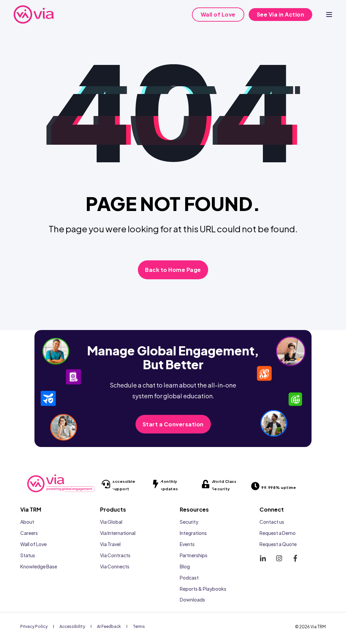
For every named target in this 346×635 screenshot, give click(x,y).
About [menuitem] (27, 522)
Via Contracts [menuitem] (115, 555)
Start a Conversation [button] (173, 424)
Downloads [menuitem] (192, 599)
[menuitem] (34, 626)
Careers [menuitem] (29, 533)
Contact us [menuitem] (272, 522)
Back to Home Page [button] (173, 269)
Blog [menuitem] (185, 566)
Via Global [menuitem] (111, 522)
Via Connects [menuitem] (114, 566)
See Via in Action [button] (280, 14)
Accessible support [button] (123, 485)
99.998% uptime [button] (278, 487)
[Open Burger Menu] (329, 14)
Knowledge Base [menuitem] (38, 566)
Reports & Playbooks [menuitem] (203, 589)
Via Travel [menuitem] (110, 544)
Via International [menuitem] (117, 533)
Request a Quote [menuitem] (278, 544)
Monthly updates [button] (169, 485)
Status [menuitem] (27, 555)
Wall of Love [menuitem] (33, 544)
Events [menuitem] (187, 544)
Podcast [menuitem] (189, 577)
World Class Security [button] (224, 485)
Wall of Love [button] (218, 14)
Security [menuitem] (189, 522)
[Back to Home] (34, 14)
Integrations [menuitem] (193, 533)
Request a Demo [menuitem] (278, 533)
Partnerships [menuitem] (193, 555)
